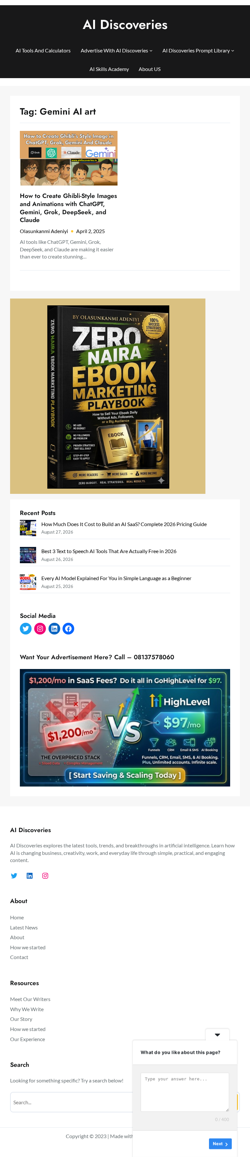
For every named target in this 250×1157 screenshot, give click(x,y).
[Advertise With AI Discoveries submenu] (151, 50)
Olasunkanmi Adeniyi (44, 231)
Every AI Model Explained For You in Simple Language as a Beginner (116, 578)
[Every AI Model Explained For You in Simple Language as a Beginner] (28, 583)
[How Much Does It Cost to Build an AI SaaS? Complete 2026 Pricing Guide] (28, 529)
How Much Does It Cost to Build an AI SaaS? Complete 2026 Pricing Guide (124, 524)
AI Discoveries (125, 24)
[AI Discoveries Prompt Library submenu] (232, 50)
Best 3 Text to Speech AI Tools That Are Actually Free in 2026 (108, 551)
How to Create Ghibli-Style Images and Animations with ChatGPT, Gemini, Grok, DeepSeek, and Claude (68, 208)
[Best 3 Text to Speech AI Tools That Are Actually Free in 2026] (28, 556)
